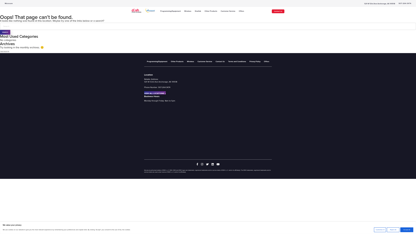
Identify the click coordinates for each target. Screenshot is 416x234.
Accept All (406, 230)
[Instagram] (202, 164)
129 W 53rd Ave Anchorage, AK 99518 (379, 4)
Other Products (211, 11)
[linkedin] (212, 164)
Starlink (198, 11)
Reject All (393, 230)
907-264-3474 (405, 3)
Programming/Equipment (170, 11)
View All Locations (154, 93)
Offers (241, 11)
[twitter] (207, 164)
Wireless (187, 11)
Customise (379, 230)
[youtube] (218, 164)
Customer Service (228, 11)
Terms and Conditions (237, 61)
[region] (208, 228)
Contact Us (278, 11)
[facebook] (197, 164)
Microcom (9, 3)
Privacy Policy (254, 61)
